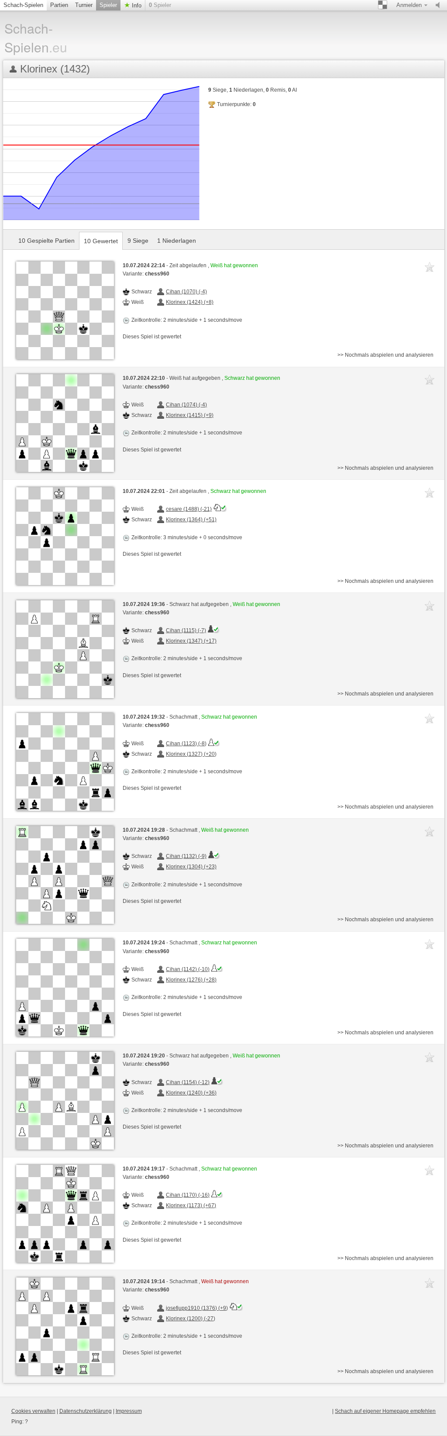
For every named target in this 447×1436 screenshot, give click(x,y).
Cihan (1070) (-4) (186, 292)
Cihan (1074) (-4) (186, 405)
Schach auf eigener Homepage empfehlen (385, 1411)
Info (135, 5)
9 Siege (137, 240)
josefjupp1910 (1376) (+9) (197, 1308)
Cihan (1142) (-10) (188, 969)
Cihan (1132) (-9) (186, 856)
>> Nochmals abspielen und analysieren (385, 355)
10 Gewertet (101, 241)
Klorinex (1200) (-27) (190, 1318)
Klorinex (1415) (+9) (189, 415)
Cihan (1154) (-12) (188, 1082)
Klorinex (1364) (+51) (191, 520)
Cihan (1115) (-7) (186, 630)
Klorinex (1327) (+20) (191, 754)
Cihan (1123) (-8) (186, 743)
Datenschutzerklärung (85, 1411)
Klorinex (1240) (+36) (191, 1093)
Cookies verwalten (33, 1411)
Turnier (84, 5)
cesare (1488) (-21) (189, 509)
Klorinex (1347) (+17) (191, 641)
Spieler (108, 5)
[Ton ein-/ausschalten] (439, 5)
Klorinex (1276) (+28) (191, 980)
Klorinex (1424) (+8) (189, 302)
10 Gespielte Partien (46, 240)
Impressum (129, 1411)
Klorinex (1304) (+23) (191, 867)
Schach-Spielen (23, 5)
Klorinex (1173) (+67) (191, 1205)
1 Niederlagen (176, 240)
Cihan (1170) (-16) (188, 1195)
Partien (59, 5)
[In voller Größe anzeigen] (65, 310)
